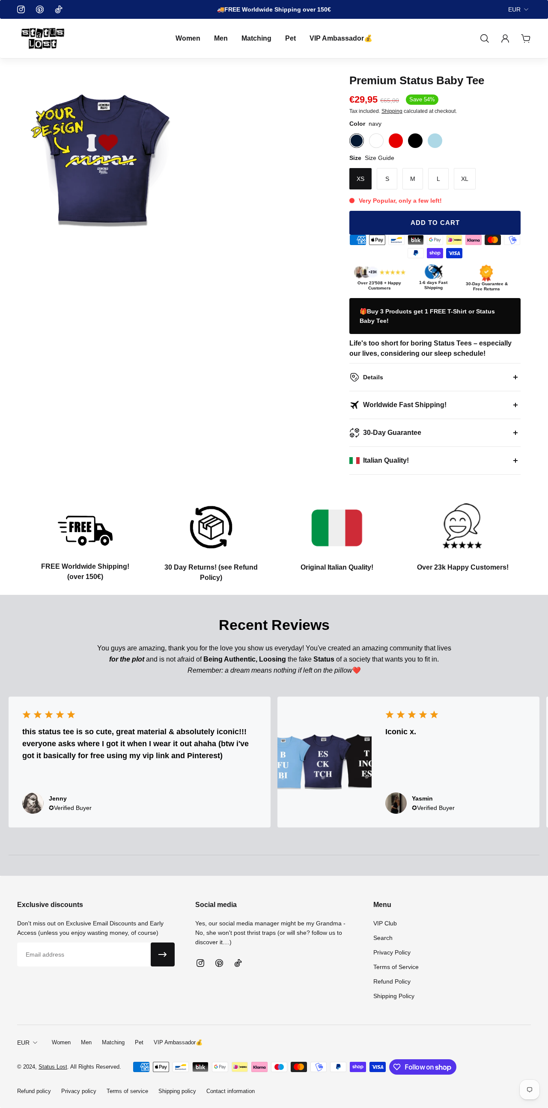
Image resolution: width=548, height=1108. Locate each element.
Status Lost (53, 1067)
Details (373, 377)
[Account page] (505, 38)
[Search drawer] (484, 38)
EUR (514, 9)
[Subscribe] (163, 954)
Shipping (391, 111)
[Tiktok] (58, 9)
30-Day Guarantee (392, 432)
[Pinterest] (39, 9)
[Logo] (42, 38)
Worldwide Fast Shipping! (405, 404)
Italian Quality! (386, 460)
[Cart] (525, 38)
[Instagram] (21, 9)
